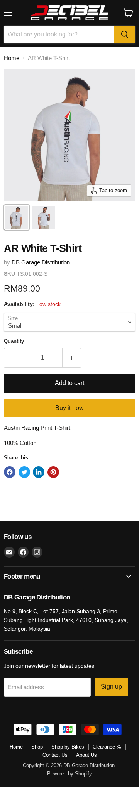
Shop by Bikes (67, 747)
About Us (86, 755)
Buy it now (69, 408)
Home (11, 58)
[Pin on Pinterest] (53, 472)
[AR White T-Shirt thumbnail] (16, 217)
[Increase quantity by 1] (72, 357)
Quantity (14, 341)
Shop (37, 747)
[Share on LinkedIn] (38, 472)
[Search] (124, 34)
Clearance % (107, 747)
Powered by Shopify (69, 774)
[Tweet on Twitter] (24, 472)
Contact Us (55, 755)
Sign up (111, 686)
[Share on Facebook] (9, 472)
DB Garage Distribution (41, 262)
